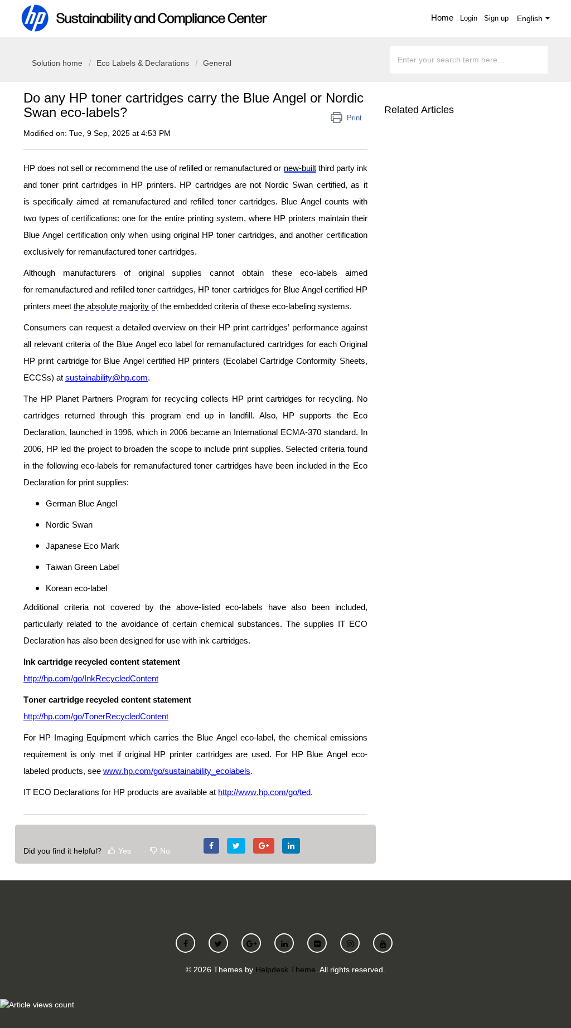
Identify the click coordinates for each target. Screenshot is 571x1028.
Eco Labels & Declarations (142, 63)
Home (442, 17)
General (217, 63)
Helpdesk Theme (285, 969)
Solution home (58, 63)
